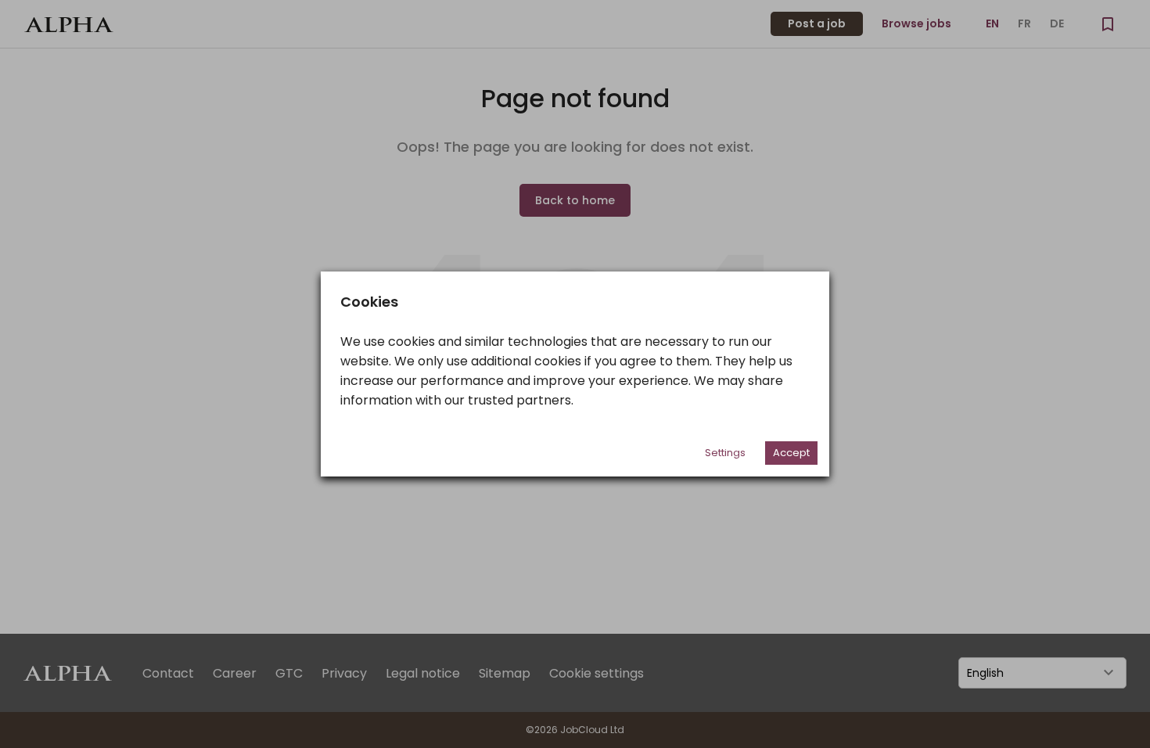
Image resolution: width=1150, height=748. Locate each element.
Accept (791, 452)
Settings (725, 452)
